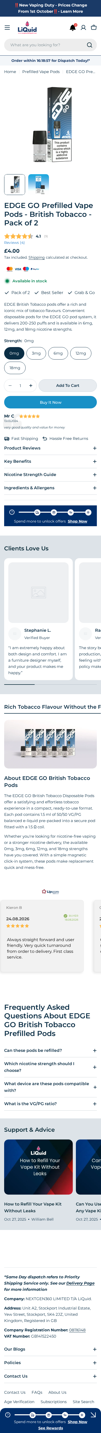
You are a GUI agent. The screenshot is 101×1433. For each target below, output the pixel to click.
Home (10, 71)
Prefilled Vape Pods (41, 71)
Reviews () (14, 242)
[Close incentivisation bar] (93, 1414)
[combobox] (50, 45)
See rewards (50, 1428)
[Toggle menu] (7, 27)
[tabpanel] (50, 795)
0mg (14, 353)
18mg (15, 367)
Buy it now (50, 402)
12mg (81, 353)
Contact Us (14, 1392)
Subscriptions (54, 1401)
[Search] (89, 45)
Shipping (36, 257)
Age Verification (19, 1401)
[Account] (83, 27)
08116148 (77, 1329)
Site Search (83, 1401)
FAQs (37, 1392)
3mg (36, 353)
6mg (58, 353)
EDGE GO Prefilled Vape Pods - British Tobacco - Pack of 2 (48, 214)
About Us (57, 1392)
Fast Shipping (24, 438)
